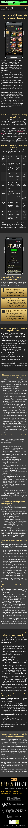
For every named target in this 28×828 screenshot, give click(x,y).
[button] (25, 8)
